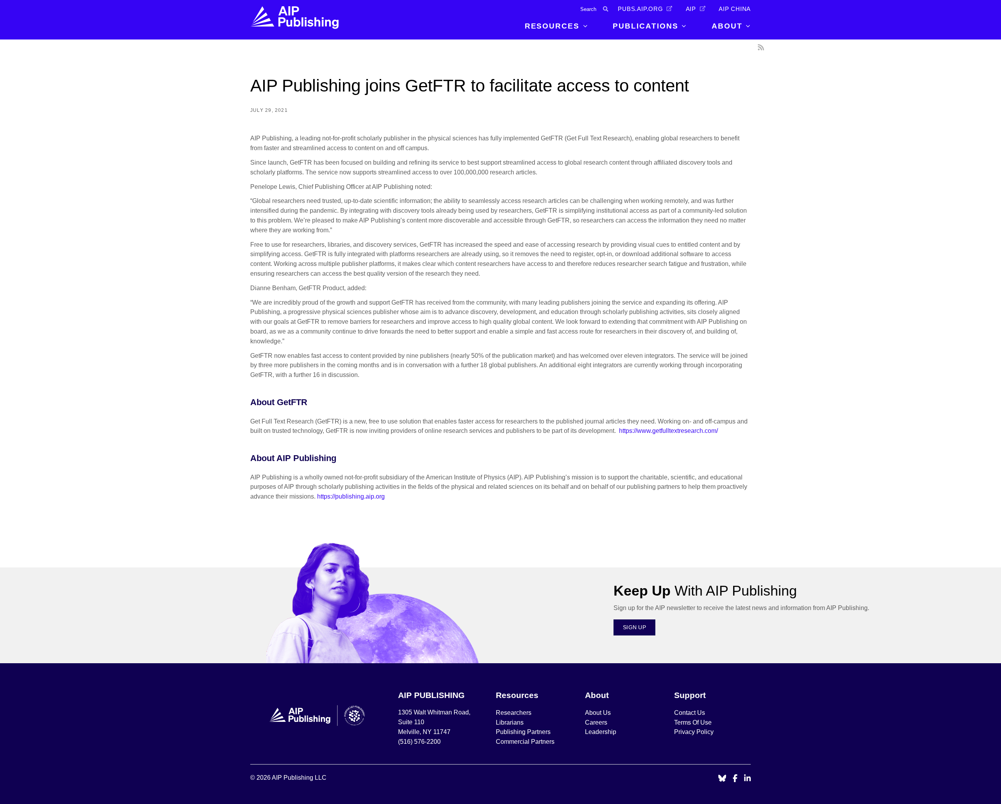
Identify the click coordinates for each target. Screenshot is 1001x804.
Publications (645, 26)
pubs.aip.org (640, 9)
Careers (597, 722)
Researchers (513, 712)
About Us (598, 712)
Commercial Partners (525, 741)
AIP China (735, 9)
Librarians (510, 722)
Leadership (600, 732)
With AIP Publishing (705, 591)
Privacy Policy (694, 732)
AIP (691, 9)
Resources (552, 26)
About (727, 26)
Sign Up (634, 627)
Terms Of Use (693, 722)
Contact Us (689, 712)
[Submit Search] (605, 9)
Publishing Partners (523, 732)
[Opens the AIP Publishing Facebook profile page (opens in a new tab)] (735, 778)
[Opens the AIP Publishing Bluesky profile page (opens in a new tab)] (722, 778)
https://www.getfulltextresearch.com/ (667, 430)
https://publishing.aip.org (351, 496)
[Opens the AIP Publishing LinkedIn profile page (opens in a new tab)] (747, 778)
